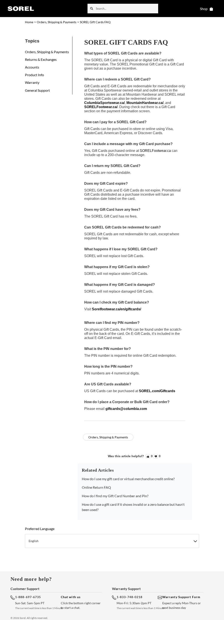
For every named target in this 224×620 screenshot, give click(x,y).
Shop (204, 9)
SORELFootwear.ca (155, 151)
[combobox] (127, 8)
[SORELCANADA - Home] (21, 8)
